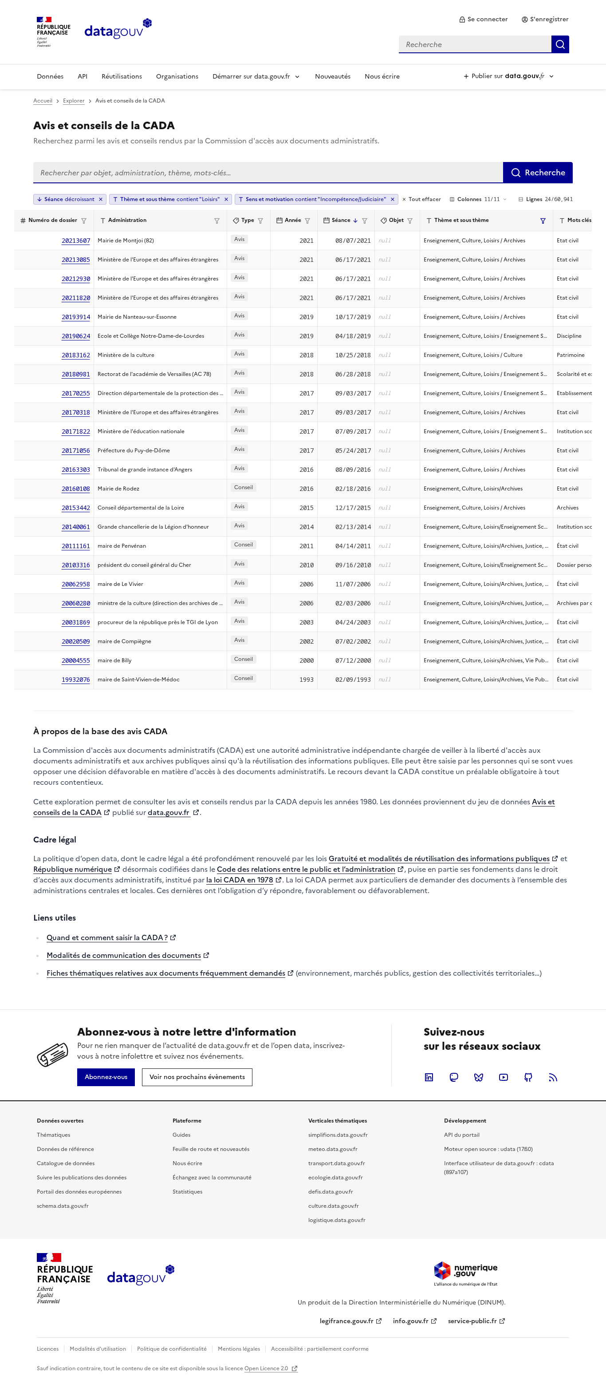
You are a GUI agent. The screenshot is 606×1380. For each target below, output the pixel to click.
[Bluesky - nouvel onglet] (479, 1077)
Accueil (42, 101)
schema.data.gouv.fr (63, 1206)
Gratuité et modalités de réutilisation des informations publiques (439, 858)
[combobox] (484, 44)
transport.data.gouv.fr (336, 1163)
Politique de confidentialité (172, 1349)
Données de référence (65, 1149)
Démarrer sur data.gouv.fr (251, 76)
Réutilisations (122, 76)
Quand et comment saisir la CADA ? (107, 937)
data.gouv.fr (169, 812)
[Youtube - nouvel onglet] (503, 1077)
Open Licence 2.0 (266, 1368)
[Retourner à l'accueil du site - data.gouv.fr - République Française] (140, 1278)
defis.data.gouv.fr (330, 1192)
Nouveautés (332, 76)
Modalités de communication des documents (124, 955)
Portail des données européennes (79, 1192)
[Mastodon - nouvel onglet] (454, 1077)
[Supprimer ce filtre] (226, 199)
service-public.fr (472, 1321)
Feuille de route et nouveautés (211, 1149)
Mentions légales (239, 1349)
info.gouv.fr (411, 1321)
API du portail (462, 1135)
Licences (48, 1349)
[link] (483, 19)
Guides (181, 1135)
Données (50, 76)
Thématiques (53, 1135)
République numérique (72, 869)
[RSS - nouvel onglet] (553, 1077)
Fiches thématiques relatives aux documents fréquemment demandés (166, 973)
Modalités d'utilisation (98, 1349)
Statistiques (187, 1192)
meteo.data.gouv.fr (333, 1149)
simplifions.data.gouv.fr (338, 1135)
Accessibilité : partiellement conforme (320, 1349)
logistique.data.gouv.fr (337, 1220)
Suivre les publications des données (81, 1178)
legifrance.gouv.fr (347, 1321)
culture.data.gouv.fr (333, 1206)
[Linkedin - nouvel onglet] (429, 1077)
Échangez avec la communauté (212, 1178)
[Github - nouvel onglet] (528, 1077)
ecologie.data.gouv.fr (335, 1178)
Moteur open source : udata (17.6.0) (488, 1149)
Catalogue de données (65, 1163)
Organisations (177, 76)
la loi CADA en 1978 (239, 879)
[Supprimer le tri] (100, 199)
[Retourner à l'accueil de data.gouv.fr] (118, 31)
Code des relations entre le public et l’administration (306, 869)
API (82, 76)
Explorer (74, 101)
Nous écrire (382, 76)
